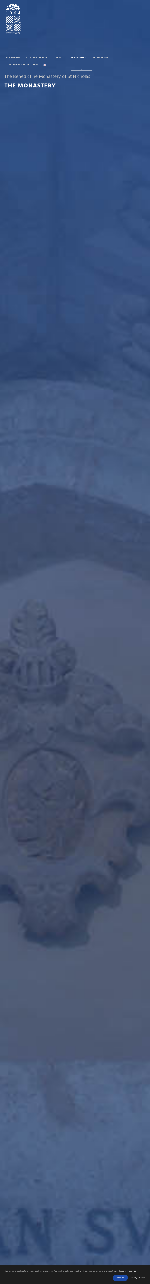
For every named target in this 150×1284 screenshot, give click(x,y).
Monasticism (13, 57)
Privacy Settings (138, 1277)
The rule (59, 57)
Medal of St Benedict (37, 57)
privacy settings (129, 1271)
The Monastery (78, 57)
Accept (120, 1277)
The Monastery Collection (23, 64)
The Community (100, 57)
